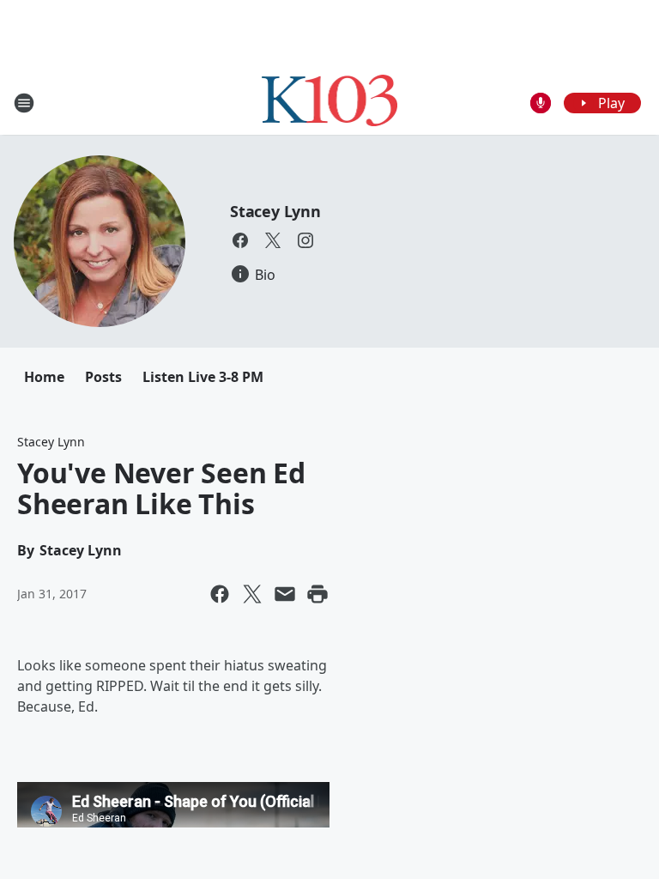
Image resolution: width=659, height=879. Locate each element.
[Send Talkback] (540, 103)
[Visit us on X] (273, 240)
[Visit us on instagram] (305, 240)
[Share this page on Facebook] (220, 594)
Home (44, 376)
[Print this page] (317, 594)
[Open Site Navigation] (24, 103)
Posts (103, 376)
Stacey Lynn (275, 211)
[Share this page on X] (252, 594)
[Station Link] (330, 102)
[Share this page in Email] (285, 594)
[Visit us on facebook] (240, 240)
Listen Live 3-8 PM (202, 376)
